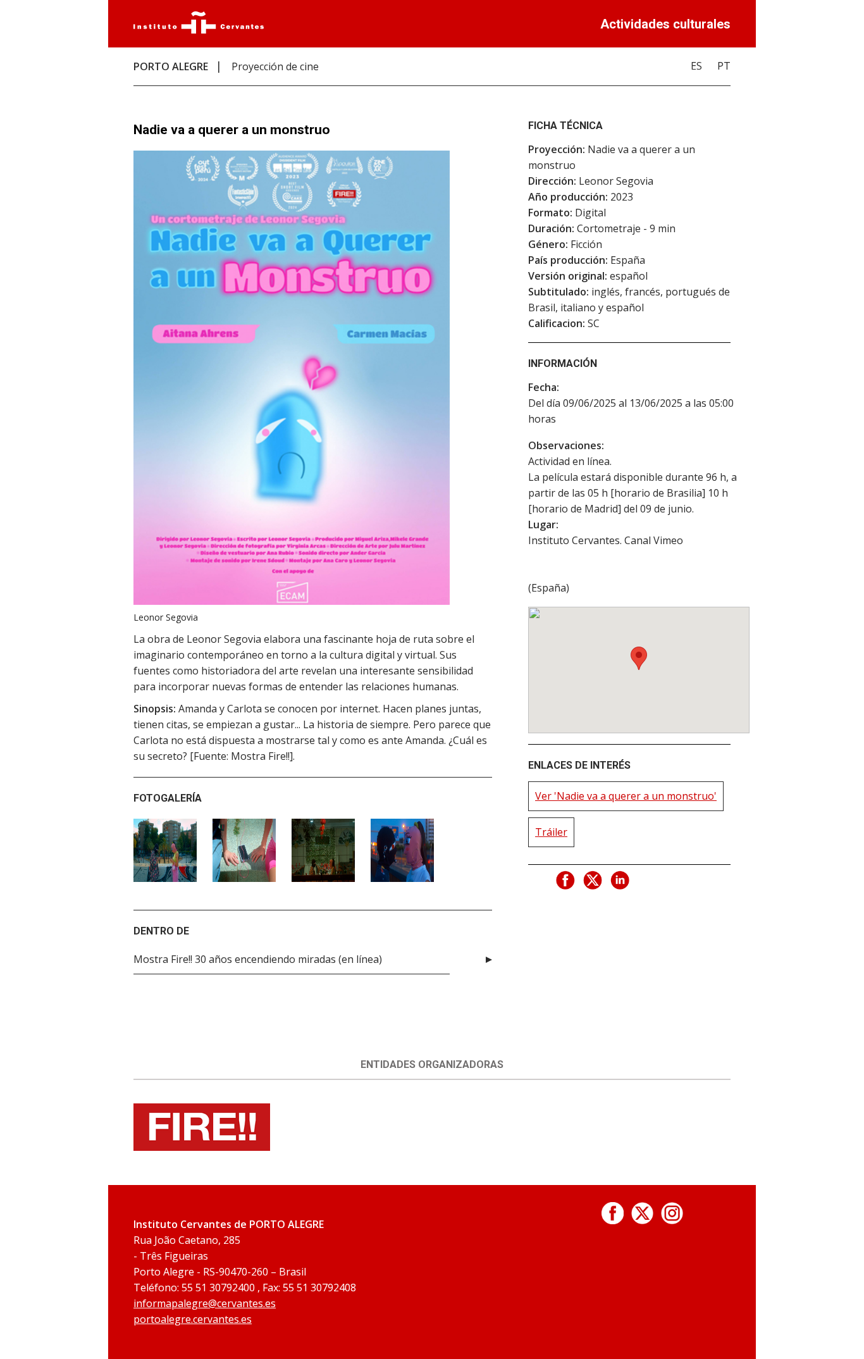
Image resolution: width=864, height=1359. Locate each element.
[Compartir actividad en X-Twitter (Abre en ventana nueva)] (593, 880)
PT (724, 66)
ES (696, 66)
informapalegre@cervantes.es (204, 1303)
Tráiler (551, 832)
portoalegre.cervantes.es (192, 1319)
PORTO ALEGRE (170, 66)
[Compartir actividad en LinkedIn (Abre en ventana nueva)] (620, 880)
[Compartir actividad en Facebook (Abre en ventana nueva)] (566, 880)
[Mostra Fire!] (201, 1147)
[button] (639, 658)
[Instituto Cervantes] (198, 30)
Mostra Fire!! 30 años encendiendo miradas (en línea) (257, 959)
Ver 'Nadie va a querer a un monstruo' (626, 796)
